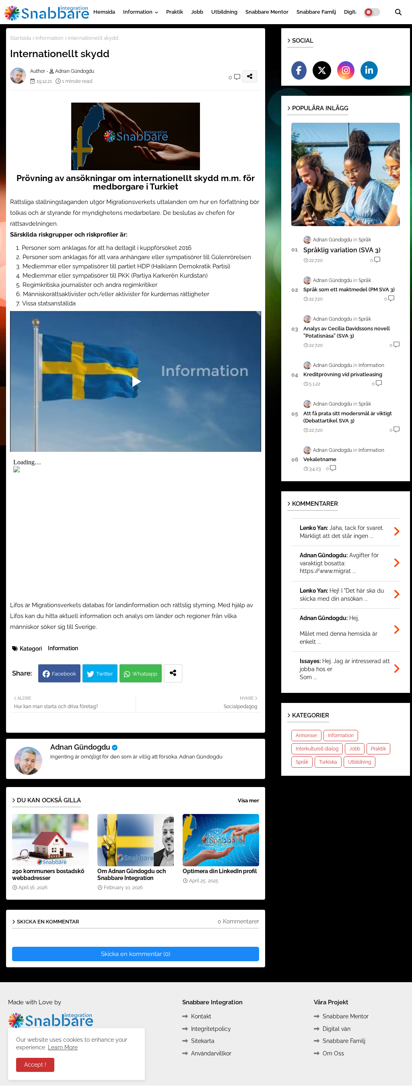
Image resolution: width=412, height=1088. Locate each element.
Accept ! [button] (35, 1064)
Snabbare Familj (316, 12)
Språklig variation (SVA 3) (342, 250)
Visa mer (248, 800)
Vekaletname (319, 459)
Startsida (20, 38)
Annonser (306, 735)
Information (137, 12)
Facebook (64, 674)
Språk (302, 762)
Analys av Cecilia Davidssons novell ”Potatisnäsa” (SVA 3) (346, 332)
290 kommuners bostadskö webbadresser (48, 874)
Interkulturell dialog (317, 749)
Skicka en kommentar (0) (135, 954)
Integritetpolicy (211, 1029)
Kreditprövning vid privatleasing (342, 374)
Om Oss (333, 1053)
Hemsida (104, 12)
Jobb (197, 12)
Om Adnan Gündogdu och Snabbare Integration (131, 874)
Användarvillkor (211, 1053)
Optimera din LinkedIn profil (220, 871)
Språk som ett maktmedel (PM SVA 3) (349, 289)
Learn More (63, 1047)
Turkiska (328, 762)
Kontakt (201, 1016)
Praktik (174, 12)
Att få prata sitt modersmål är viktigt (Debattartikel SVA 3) (347, 417)
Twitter (104, 674)
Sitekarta (202, 1041)
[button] (398, 12)
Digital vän (336, 1029)
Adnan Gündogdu (80, 747)
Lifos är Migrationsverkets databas (57, 605)
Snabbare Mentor (266, 12)
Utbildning (224, 12)
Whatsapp (144, 674)
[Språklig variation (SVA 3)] (345, 174)
